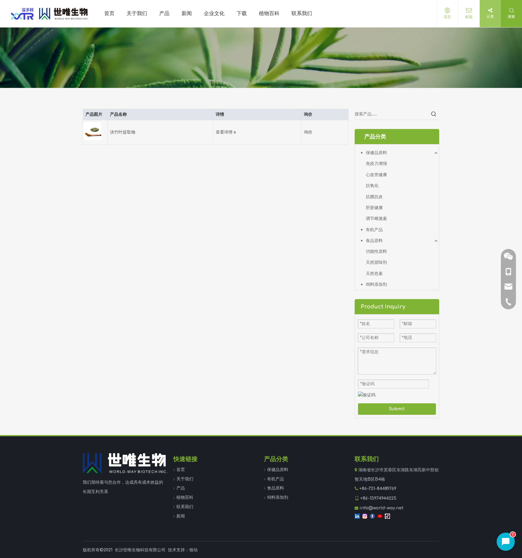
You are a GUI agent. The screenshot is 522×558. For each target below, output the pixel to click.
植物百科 (184, 497)
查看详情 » (226, 132)
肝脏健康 (374, 207)
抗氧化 (372, 185)
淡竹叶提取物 (122, 132)
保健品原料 (376, 152)
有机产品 (374, 229)
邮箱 (468, 17)
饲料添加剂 (376, 284)
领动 (193, 550)
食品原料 (374, 240)
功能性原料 (376, 251)
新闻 (180, 516)
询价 (308, 132)
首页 (180, 469)
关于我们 (184, 479)
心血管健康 (376, 175)
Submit (397, 409)
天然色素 (374, 273)
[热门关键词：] (433, 114)
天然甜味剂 (376, 262)
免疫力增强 (376, 163)
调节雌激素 (376, 218)
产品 (180, 488)
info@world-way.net (381, 508)
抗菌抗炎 (374, 197)
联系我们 (184, 507)
